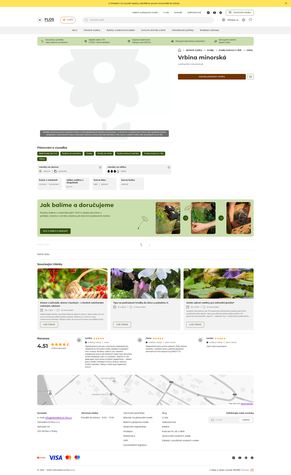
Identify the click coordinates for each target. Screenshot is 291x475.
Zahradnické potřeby (183, 30)
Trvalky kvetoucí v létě (153, 153)
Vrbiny (42, 159)
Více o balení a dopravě (55, 231)
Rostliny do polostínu (71, 153)
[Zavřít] (286, 3)
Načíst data (94, 245)
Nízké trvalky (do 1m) (48, 153)
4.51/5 (70, 20)
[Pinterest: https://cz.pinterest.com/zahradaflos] (246, 458)
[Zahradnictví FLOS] (45, 20)
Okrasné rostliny (92, 30)
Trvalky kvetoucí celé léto (128, 153)
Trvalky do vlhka (104, 153)
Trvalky (89, 153)
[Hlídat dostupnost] (250, 77)
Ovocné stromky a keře (153, 30)
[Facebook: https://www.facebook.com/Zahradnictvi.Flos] (252, 458)
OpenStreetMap (247, 403)
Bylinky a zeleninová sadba (121, 30)
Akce (74, 30)
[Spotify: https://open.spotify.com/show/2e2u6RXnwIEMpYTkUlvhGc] (221, 13)
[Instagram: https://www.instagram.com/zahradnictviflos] (208, 13)
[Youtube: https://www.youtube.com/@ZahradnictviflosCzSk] (214, 13)
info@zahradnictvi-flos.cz (58, 418)
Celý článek (49, 324)
